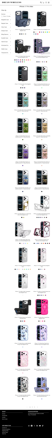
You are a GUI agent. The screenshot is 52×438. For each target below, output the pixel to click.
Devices (3, 413)
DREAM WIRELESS (11, 2)
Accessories (4, 415)
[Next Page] (37, 407)
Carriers (3, 417)
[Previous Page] (27, 407)
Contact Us (4, 427)
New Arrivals (4, 419)
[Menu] (48, 2)
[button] (46, 2)
